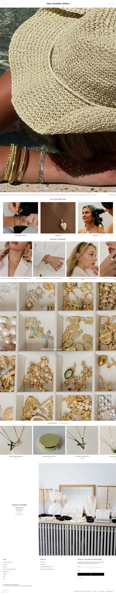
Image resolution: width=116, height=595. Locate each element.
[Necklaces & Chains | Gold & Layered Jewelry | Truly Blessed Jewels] (16, 259)
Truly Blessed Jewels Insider (46, 566)
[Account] (109, 4)
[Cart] (112, 4)
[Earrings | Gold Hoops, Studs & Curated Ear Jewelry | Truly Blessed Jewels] (82, 259)
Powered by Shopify (109, 591)
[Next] (112, 259)
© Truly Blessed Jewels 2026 (79, 591)
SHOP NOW (58, 353)
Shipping (5, 573)
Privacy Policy (88, 591)
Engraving (5, 564)
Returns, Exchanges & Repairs (9, 569)
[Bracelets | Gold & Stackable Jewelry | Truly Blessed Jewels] (49, 259)
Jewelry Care (6, 571)
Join (91, 574)
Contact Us (42, 564)
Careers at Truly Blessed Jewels (47, 569)
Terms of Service (101, 591)
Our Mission (42, 562)
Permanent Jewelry (7, 562)
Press (4, 578)
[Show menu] (4, 4)
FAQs (4, 576)
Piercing (5, 566)
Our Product (94, 591)
